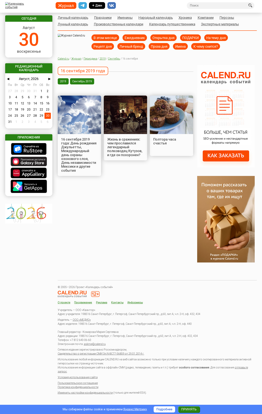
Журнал (76, 58)
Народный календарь (155, 18)
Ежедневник (135, 38)
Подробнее (164, 409)
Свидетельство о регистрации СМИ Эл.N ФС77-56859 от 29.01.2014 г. (101, 353)
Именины (125, 18)
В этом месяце (105, 38)
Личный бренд (131, 46)
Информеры (135, 302)
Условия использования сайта (78, 377)
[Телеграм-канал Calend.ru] (82, 5)
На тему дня (216, 38)
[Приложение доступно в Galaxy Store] (28, 162)
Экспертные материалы (220, 24)
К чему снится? (205, 46)
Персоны (226, 18)
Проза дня (159, 46)
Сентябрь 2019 (82, 81)
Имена (180, 46)
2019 (103, 58)
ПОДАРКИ (190, 38)
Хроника (185, 18)
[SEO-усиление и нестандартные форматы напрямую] (226, 166)
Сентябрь (114, 58)
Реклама (101, 302)
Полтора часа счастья (164, 141)
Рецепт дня (103, 46)
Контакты (117, 302)
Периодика (90, 58)
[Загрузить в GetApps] (28, 187)
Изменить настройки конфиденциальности (85, 392)
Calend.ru (63, 58)
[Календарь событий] (27, 5)
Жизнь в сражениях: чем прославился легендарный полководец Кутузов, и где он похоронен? (124, 147)
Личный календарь (73, 18)
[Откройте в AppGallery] (28, 173)
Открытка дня (163, 38)
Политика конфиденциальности (78, 387)
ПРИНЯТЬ (189, 409)
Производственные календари (118, 24)
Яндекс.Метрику (135, 409)
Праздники (103, 18)
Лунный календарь (73, 24)
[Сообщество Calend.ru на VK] (111, 5)
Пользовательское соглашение (78, 383)
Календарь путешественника (172, 24)
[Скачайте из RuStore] (28, 149)
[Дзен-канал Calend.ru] (97, 5)
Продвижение (83, 302)
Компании (206, 18)
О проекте (64, 302)
